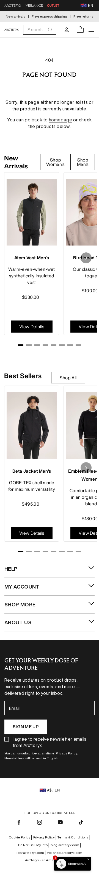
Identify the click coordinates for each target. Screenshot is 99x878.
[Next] (86, 257)
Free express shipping (49, 16)
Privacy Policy (45, 837)
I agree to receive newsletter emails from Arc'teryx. (50, 742)
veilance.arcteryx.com (64, 852)
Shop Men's (83, 162)
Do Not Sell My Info (34, 845)
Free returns (83, 16)
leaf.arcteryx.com (31, 853)
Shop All (68, 377)
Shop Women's (55, 162)
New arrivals (15, 16)
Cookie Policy (20, 837)
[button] (39, 29)
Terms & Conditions (73, 837)
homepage (60, 120)
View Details (31, 326)
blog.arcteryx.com (66, 845)
